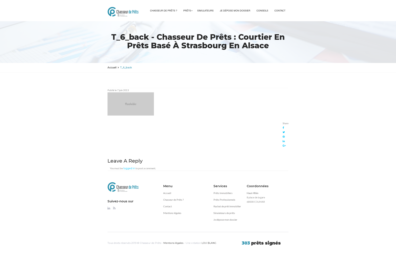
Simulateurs (205, 10)
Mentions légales (172, 212)
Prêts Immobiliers (222, 193)
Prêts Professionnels (224, 199)
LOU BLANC (209, 242)
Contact (279, 10)
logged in (129, 168)
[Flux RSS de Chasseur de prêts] (114, 209)
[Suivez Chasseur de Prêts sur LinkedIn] (109, 209)
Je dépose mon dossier (235, 10)
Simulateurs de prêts (224, 212)
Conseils (262, 10)
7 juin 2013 (123, 90)
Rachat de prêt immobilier (227, 206)
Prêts (187, 10)
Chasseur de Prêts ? (163, 10)
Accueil (112, 67)
